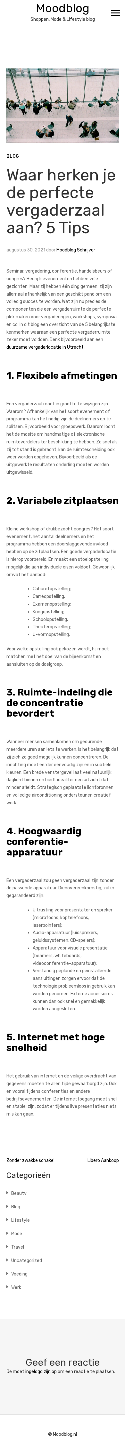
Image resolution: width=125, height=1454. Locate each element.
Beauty (19, 1193)
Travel (17, 1247)
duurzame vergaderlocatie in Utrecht (45, 347)
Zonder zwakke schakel (30, 1160)
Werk (16, 1287)
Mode (16, 1233)
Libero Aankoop (103, 1160)
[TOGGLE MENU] (115, 12)
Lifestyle (20, 1220)
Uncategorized (26, 1260)
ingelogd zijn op (41, 1371)
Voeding (19, 1274)
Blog (12, 156)
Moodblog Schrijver (75, 250)
